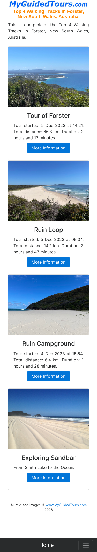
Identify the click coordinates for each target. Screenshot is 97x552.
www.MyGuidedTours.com (66, 505)
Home (46, 545)
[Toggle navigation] (85, 545)
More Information (48, 147)
